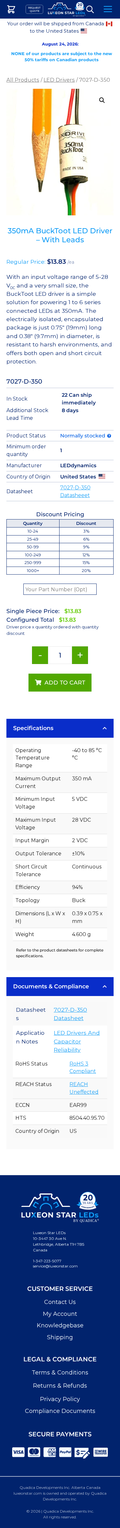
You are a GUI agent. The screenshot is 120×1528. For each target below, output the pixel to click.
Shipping (60, 1337)
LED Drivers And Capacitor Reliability (77, 1041)
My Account (60, 1313)
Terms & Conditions (60, 1372)
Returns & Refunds (60, 1385)
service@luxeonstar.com (55, 1266)
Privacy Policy (60, 1399)
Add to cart (64, 682)
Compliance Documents (60, 1411)
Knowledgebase (60, 1325)
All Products (22, 80)
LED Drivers (59, 80)
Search (90, 9)
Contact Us (60, 1302)
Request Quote (34, 9)
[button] (102, 100)
